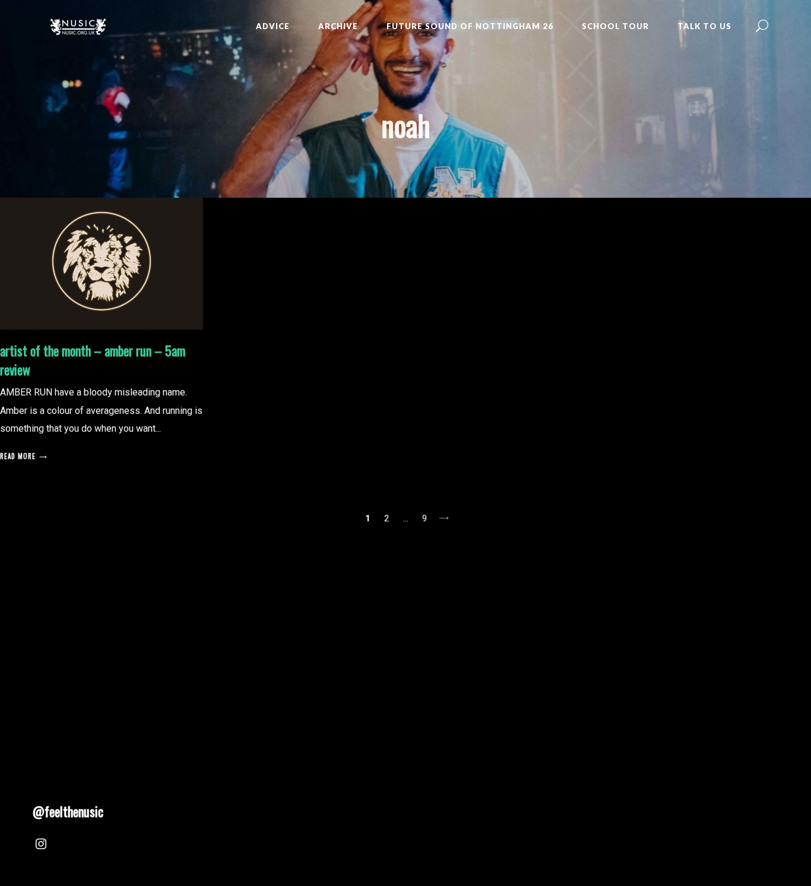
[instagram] (41, 845)
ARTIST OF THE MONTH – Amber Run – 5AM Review (92, 360)
